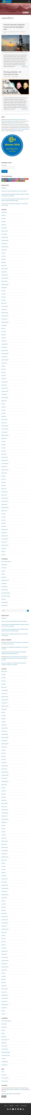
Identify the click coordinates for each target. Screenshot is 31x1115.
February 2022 (4, 382)
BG (4, 179)
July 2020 (3, 441)
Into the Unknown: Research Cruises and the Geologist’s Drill (14, 26)
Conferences (4, 567)
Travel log (3, 599)
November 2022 (4, 353)
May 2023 (3, 334)
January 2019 (4, 495)
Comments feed (4, 1078)
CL (7, 179)
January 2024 (4, 309)
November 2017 (4, 539)
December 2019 (4, 460)
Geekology (3, 577)
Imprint (17, 1105)
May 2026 (3, 221)
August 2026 (4, 212)
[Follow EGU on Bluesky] (20, 1109)
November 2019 (4, 463)
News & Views (4, 586)
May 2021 (3, 410)
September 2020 (4, 435)
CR (9, 179)
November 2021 (4, 391)
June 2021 (3, 407)
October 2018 (4, 504)
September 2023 (4, 322)
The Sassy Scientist (7, 76)
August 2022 (4, 363)
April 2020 (3, 451)
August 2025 (4, 250)
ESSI (15, 179)
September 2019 (4, 469)
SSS (19, 181)
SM (14, 181)
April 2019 (3, 485)
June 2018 (3, 517)
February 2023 (4, 344)
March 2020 (3, 454)
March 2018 (3, 526)
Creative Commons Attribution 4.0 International (16, 1089)
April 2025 (3, 262)
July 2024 (3, 290)
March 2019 (3, 488)
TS (24, 181)
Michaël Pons (15, 129)
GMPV (26, 179)
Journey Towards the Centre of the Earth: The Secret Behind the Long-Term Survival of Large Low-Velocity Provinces (14, 658)
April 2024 (3, 300)
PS (12, 181)
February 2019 (4, 491)
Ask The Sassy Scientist (6, 561)
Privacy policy (24, 1105)
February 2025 (4, 268)
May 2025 (3, 259)
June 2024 (3, 293)
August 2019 (4, 473)
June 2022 (3, 369)
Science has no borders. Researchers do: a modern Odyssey (14, 191)
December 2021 (4, 388)
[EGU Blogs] (6, 2)
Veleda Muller (4, 652)
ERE (12, 179)
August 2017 (4, 548)
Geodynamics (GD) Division (19, 119)
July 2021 (3, 403)
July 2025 (3, 253)
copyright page (8, 1093)
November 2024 (4, 278)
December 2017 (4, 535)
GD (19, 179)
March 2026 (3, 228)
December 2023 (4, 312)
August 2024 (4, 287)
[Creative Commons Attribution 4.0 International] (2, 1097)
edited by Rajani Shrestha (15, 31)
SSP (17, 181)
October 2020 (4, 432)
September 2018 (4, 507)
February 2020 (4, 457)
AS (2, 179)
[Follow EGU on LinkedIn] (8, 1109)
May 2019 (3, 482)
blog (9, 119)
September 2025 (4, 246)
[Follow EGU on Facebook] (15, 1109)
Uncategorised (4, 602)
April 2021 (3, 413)
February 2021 (4, 419)
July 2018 (3, 513)
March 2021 (3, 416)
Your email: (3, 165)
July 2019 (3, 476)
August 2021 (4, 400)
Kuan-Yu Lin (6, 31)
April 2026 (3, 224)
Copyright (11, 1105)
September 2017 (4, 545)
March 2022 (3, 378)
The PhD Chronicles (5, 596)
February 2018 (4, 529)
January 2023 (4, 347)
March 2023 (3, 341)
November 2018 (4, 501)
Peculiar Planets (4, 589)
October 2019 (4, 466)
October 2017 (4, 542)
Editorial (3, 571)
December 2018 (4, 498)
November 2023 (4, 316)
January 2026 (4, 234)
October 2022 (4, 356)
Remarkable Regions (5, 593)
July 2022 (3, 366)
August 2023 (4, 325)
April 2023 (3, 337)
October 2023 (4, 319)
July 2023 (3, 328)
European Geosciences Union (9, 121)
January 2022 (4, 385)
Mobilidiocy (3, 188)
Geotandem (4, 583)
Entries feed (3, 1074)
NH (5, 181)
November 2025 (4, 240)
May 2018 (3, 520)
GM (23, 179)
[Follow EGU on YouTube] (13, 1109)
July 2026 (3, 215)
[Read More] (24, 66)
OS (9, 181)
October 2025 (4, 243)
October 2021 (4, 394)
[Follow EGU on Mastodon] (18, 1109)
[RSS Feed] (23, 1109)
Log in (2, 1071)
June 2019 (3, 479)
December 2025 (4, 237)
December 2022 (4, 350)
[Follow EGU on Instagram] (10, 1109)
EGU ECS (3, 574)
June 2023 (3, 331)
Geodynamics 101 (5, 580)
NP (7, 181)
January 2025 (4, 271)
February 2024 (4, 306)
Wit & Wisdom (4, 605)
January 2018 (4, 532)
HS (2, 181)
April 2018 (3, 523)
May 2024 (3, 297)
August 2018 (4, 510)
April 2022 (3, 375)
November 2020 (4, 429)
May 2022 (3, 372)
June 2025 (3, 256)
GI (21, 179)
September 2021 (4, 397)
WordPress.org (4, 1081)
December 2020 (4, 425)
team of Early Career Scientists (13, 124)
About (5, 1105)
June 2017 (3, 554)
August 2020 (4, 438)
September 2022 (4, 359)
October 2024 (4, 281)
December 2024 (4, 275)
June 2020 (3, 444)
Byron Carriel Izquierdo (6, 663)
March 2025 (3, 265)
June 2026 (3, 218)
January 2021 (4, 422)
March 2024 (3, 303)
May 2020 (3, 447)
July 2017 (3, 551)
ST (21, 181)
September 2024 (4, 284)
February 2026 (4, 231)
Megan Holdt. (21, 130)
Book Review (4, 564)
